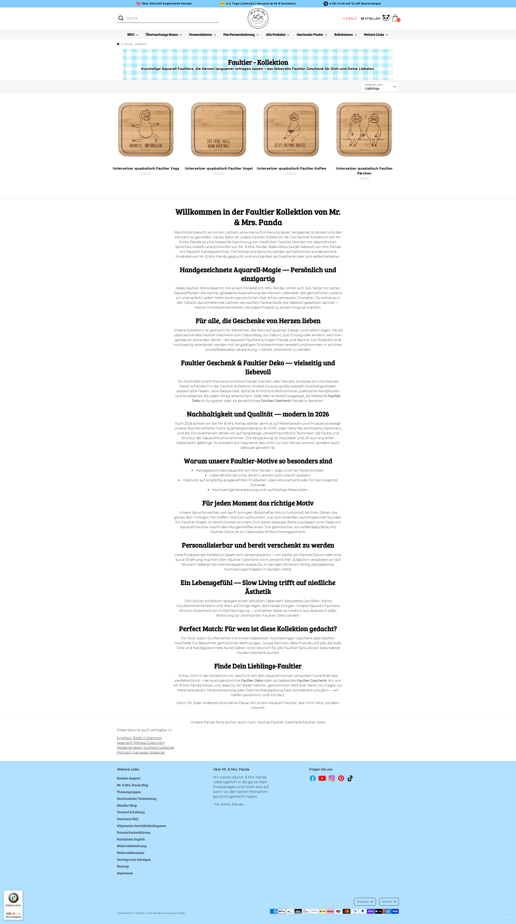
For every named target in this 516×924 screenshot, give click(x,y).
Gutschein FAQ (127, 819)
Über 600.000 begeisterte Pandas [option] (167, 3)
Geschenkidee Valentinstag (136, 798)
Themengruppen (129, 792)
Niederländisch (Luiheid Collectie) (145, 748)
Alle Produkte (276, 34)
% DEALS (350, 18)
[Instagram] (331, 778)
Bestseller (370, 18)
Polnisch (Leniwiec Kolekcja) (141, 752)
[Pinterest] (341, 778)
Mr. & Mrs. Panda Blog (132, 785)
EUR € (387, 901)
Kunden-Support (128, 778)
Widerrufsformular (131, 852)
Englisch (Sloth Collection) (139, 738)
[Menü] (509, 915)
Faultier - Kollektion (135, 44)
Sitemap (123, 866)
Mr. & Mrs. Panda (151, 913)
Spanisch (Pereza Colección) (141, 743)
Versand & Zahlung (131, 812)
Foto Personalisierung (239, 34)
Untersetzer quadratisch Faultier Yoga (146, 168)
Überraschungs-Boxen (162, 34)
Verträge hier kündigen (134, 859)
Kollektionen (344, 34)
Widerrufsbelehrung (132, 846)
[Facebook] (312, 778)
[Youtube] (322, 778)
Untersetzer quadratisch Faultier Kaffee (291, 168)
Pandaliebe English (131, 839)
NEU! (131, 34)
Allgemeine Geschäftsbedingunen (141, 825)
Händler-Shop (127, 805)
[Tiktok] (350, 778)
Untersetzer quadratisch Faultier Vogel (219, 168)
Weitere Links (374, 34)
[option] (352, 3)
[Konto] (386, 18)
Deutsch (363, 901)
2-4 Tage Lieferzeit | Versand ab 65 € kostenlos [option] (261, 3)
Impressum (125, 873)
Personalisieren (201, 34)
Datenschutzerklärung (133, 832)
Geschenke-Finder (310, 34)
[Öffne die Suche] (121, 18)
